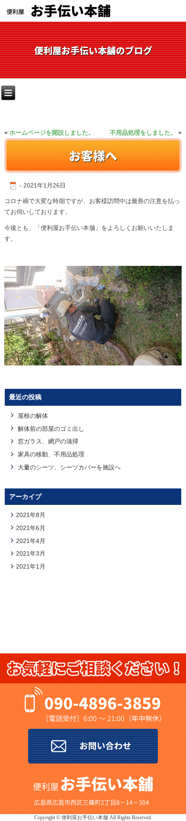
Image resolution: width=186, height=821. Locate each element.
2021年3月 (30, 553)
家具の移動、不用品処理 (51, 454)
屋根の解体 (33, 415)
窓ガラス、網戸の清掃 (48, 441)
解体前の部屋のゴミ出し (51, 428)
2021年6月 (30, 527)
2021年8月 (30, 514)
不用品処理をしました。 (143, 132)
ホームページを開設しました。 (52, 132)
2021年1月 (30, 566)
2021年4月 (30, 540)
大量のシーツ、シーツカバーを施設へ (69, 467)
